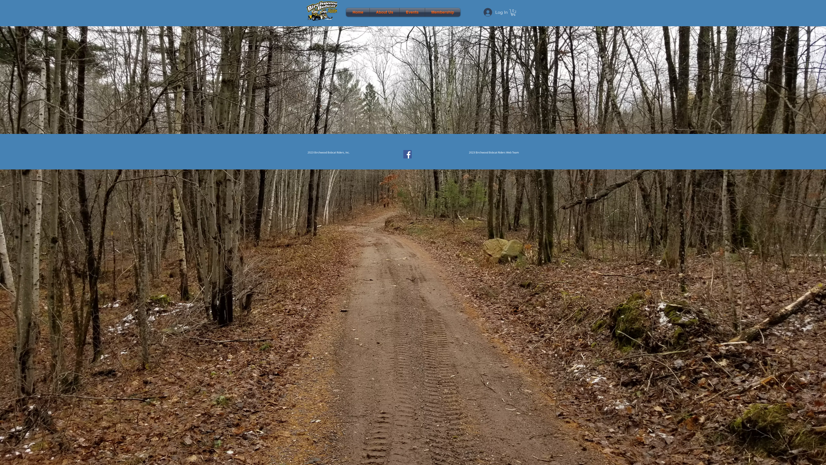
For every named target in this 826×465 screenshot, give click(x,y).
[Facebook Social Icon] (407, 154)
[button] (384, 12)
